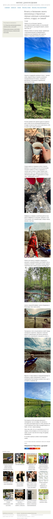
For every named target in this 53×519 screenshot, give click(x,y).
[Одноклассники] (37, 448)
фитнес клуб (44, 441)
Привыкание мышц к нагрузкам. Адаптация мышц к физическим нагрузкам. (11, 31)
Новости (13, 7)
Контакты (18, 513)
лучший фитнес (38, 441)
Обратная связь (34, 513)
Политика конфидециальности (22, 514)
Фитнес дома (26, 7)
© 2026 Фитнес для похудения (8, 513)
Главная (7, 7)
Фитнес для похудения (26, 2)
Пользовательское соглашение (26, 513)
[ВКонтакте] (27, 448)
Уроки (19, 7)
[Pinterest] (32, 448)
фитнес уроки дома (31, 441)
